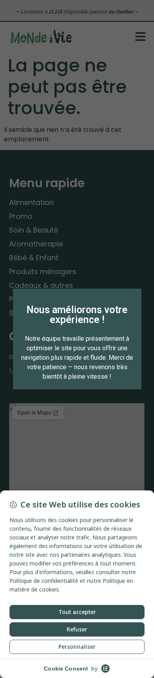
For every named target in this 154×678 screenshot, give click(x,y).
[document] (77, 339)
